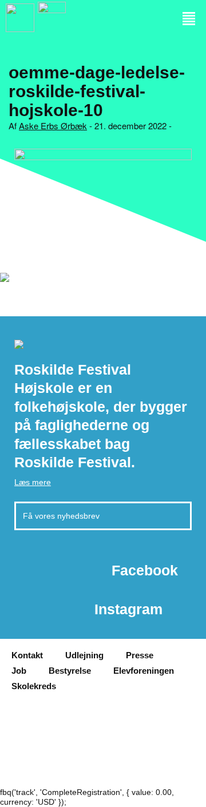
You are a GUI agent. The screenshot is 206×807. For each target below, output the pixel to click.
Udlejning (84, 655)
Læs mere (32, 482)
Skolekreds (33, 686)
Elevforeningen (143, 670)
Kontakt (27, 655)
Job (18, 670)
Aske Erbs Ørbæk (53, 126)
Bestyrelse (70, 670)
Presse (139, 655)
